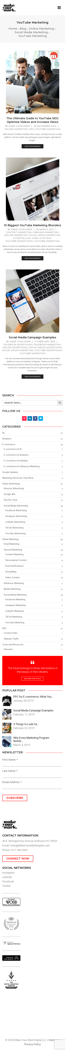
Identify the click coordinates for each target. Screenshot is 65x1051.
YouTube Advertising (19, 241)
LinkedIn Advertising (15, 522)
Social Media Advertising (45, 347)
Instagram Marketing (15, 605)
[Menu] (59, 7)
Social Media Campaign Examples (32, 337)
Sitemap (53, 1040)
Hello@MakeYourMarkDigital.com (30, 845)
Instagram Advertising (16, 516)
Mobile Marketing (12, 589)
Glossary (8, 649)
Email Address (12, 782)
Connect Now (17, 858)
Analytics (6, 438)
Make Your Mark (19, 126)
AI (3, 433)
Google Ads (9, 494)
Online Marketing (16, 129)
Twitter (6, 885)
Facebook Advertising (18, 344)
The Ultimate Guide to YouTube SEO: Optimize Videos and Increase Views (32, 120)
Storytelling (22, 238)
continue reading (32, 146)
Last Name (10, 771)
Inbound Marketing (46, 232)
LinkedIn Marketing (14, 611)
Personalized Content (16, 560)
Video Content (41, 238)
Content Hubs (11, 633)
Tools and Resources (12, 644)
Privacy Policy (32, 1044)
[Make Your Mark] (16, 7)
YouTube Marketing (48, 129)
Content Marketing (19, 232)
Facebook (8, 881)
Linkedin (7, 877)
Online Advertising (15, 347)
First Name (10, 760)
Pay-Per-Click (10, 500)
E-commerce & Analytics (16, 455)
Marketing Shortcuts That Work (17, 478)
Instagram (8, 872)
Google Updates (10, 472)
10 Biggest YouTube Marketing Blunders (32, 225)
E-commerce (8, 444)
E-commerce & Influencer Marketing (22, 466)
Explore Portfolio (32, 678)
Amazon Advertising (14, 488)
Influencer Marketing (14, 583)
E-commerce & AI (13, 449)
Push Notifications (14, 566)
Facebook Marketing (47, 344)
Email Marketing (11, 544)
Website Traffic (11, 638)
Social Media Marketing (44, 235)
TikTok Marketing (13, 616)
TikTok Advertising (14, 527)
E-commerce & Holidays (16, 460)
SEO (31, 129)
